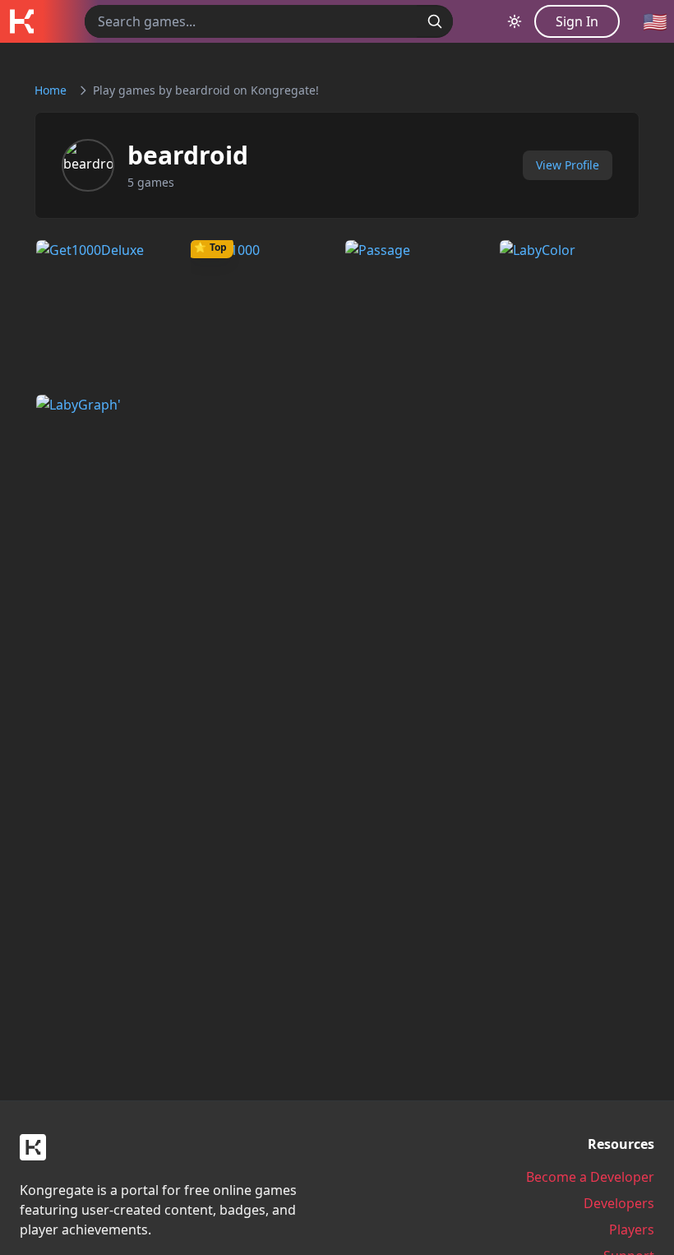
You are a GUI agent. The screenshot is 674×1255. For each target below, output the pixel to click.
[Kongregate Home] (21, 21)
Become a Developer (590, 1177)
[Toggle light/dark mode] (514, 21)
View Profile (567, 165)
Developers (619, 1203)
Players (631, 1229)
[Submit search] (435, 21)
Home (51, 90)
